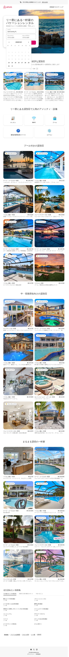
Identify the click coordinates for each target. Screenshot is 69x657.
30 (9, 66)
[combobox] (21, 32)
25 (15, 62)
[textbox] (13, 37)
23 (9, 62)
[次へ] (37, 68)
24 (12, 62)
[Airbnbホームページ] (7, 7)
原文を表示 (45, 2)
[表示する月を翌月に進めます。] (28, 42)
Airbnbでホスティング (56, 7)
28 (25, 62)
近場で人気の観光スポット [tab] (26, 593)
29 (28, 62)
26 (18, 62)
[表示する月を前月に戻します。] (9, 42)
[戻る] (30, 68)
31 (12, 66)
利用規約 (38, 654)
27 (22, 62)
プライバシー (30, 654)
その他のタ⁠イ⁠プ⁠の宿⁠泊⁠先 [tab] (9, 593)
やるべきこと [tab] (39, 593)
